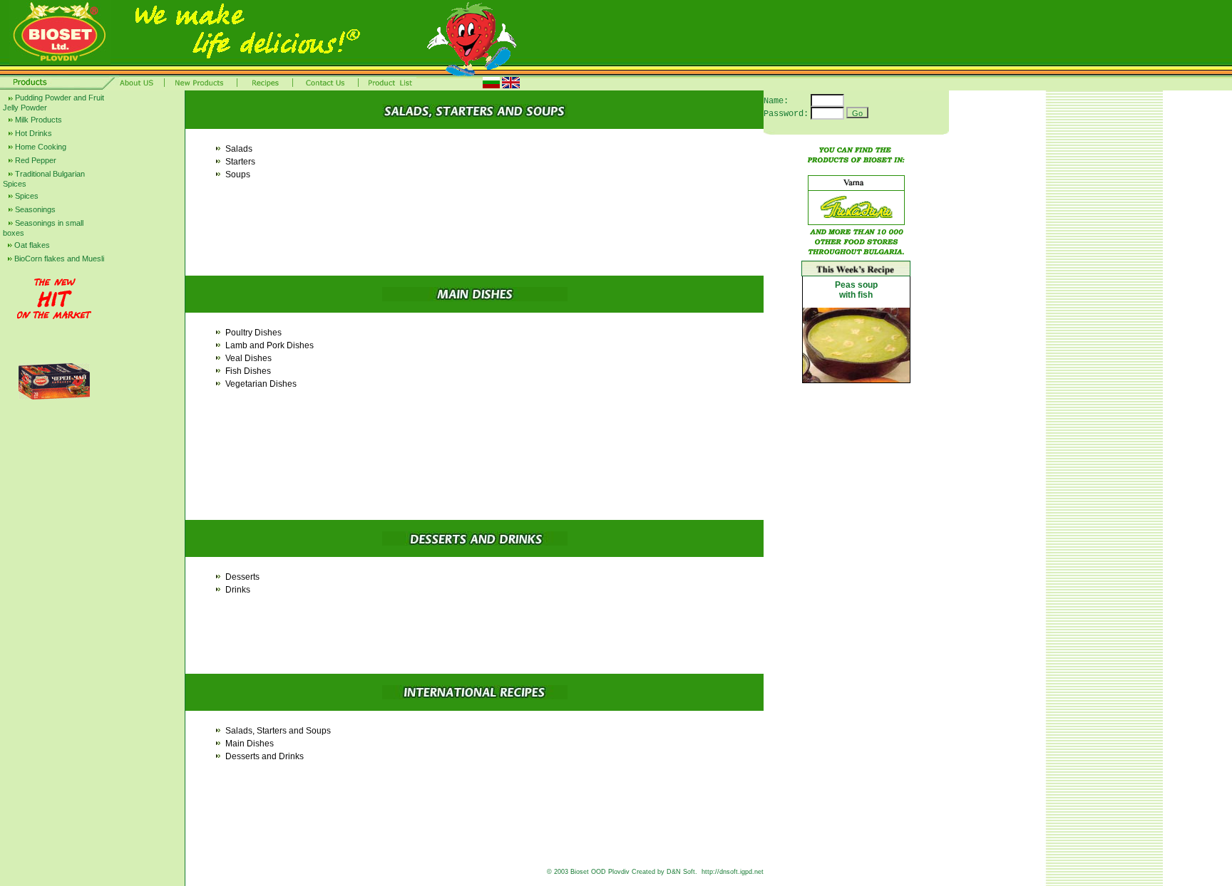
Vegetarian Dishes (261, 384)
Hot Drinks (32, 133)
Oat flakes (31, 245)
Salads (238, 149)
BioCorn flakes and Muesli (58, 258)
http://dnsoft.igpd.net (733, 871)
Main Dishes (249, 744)
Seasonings (34, 209)
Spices (25, 196)
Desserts (242, 577)
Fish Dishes (248, 371)
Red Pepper (34, 160)
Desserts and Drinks (264, 756)
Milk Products (37, 119)
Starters (240, 162)
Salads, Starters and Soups (278, 731)
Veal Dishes (248, 358)
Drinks (237, 590)
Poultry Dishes (253, 333)
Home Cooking (39, 146)
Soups (237, 174)
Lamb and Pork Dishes (269, 345)
